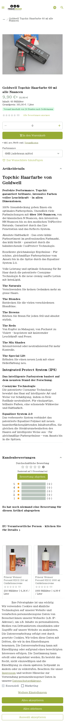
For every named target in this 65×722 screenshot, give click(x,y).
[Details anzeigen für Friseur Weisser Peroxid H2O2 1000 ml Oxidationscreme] (48, 559)
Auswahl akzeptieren (32, 717)
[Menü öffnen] (3, 8)
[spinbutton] (32, 125)
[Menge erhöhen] (59, 125)
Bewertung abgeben (32, 476)
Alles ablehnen (32, 709)
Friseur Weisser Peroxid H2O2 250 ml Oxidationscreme (16, 580)
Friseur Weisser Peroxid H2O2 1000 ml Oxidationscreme (47, 580)
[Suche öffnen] (62, 8)
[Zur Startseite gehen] (14, 7)
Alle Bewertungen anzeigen (36, 115)
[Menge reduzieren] (6, 125)
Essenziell (12, 686)
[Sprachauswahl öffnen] (55, 8)
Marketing (31, 686)
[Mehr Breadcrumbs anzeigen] (3, 19)
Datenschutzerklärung (26, 681)
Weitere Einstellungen (32, 692)
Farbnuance (9, 148)
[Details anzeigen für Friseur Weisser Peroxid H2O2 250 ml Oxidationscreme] (17, 559)
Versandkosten (31, 143)
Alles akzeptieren (32, 700)
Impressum (9, 673)
